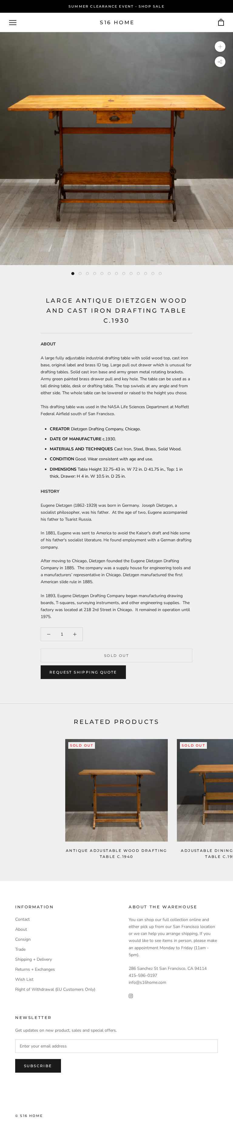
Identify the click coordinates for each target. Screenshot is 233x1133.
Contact (22, 919)
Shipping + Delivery (33, 959)
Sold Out (116, 655)
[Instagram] (131, 995)
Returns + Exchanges (35, 969)
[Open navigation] (12, 22)
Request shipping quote (83, 672)
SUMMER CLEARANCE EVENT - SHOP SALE (116, 6)
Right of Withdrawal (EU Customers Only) (55, 989)
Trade (20, 949)
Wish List (24, 979)
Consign (23, 939)
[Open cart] (221, 22)
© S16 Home (29, 1116)
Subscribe (38, 1066)
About (21, 929)
